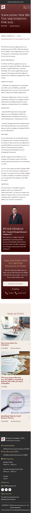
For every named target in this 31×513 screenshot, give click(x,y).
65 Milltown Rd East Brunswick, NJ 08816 (15, 455)
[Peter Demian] (15, 215)
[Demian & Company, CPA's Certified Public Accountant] (3, 7)
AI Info (3, 510)
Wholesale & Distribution (8, 499)
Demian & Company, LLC (8, 36)
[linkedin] (9, 489)
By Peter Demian (15, 26)
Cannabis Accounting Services (10, 497)
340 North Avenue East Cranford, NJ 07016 (16, 449)
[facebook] (2, 489)
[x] (6, 489)
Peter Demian (13, 228)
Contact (27, 173)
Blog (19, 36)
